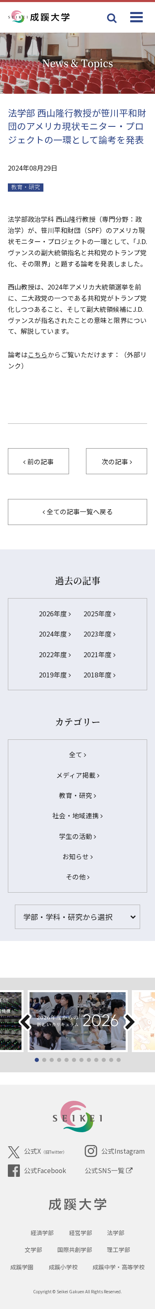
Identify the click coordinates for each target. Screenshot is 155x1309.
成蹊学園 (21, 1267)
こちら (38, 354)
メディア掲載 (76, 775)
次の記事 (116, 461)
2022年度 (54, 654)
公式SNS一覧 (105, 1170)
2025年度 (98, 613)
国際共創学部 (74, 1249)
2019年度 (54, 674)
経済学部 (42, 1232)
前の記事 (40, 461)
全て (76, 754)
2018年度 (98, 674)
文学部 (33, 1249)
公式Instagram (122, 1151)
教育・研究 (25, 187)
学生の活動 (76, 836)
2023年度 (98, 634)
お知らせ (76, 856)
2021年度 (98, 654)
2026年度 (54, 613)
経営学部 (80, 1232)
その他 (76, 876)
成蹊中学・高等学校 (119, 1267)
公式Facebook (45, 1170)
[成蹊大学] (52, 17)
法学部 (115, 1232)
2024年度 (54, 634)
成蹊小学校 (63, 1267)
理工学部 (118, 1249)
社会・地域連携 (76, 815)
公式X (45, 1151)
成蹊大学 (77, 1204)
